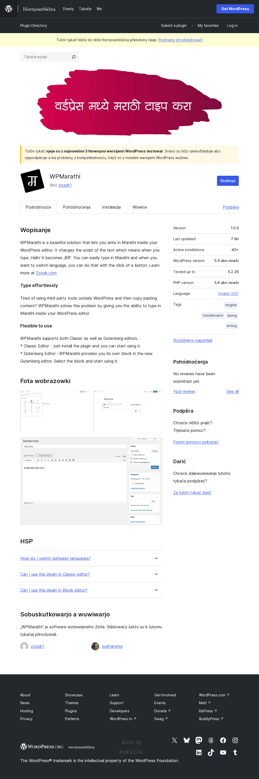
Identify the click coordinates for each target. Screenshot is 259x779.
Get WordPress (235, 9)
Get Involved (165, 695)
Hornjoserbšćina (81, 747)
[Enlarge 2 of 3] (155, 396)
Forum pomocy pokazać (196, 441)
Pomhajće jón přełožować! (180, 40)
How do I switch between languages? (55, 558)
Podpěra (231, 207)
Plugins (71, 711)
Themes (72, 703)
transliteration (213, 315)
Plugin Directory (33, 25)
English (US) (229, 293)
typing (232, 315)
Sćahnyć (227, 181)
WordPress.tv (123, 719)
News (25, 703)
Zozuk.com (46, 272)
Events (160, 703)
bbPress (208, 711)
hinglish (231, 305)
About (25, 695)
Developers (120, 711)
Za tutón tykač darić (192, 492)
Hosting (26, 711)
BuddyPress (211, 719)
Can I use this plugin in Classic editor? (55, 574)
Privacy (26, 719)
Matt (205, 703)
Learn (114, 695)
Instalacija (111, 207)
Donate (162, 711)
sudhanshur (112, 646)
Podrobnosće (38, 207)
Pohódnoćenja (76, 207)
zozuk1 (65, 185)
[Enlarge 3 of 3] (155, 443)
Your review (184, 391)
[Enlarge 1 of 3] (82, 396)
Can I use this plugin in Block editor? (54, 590)
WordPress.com (214, 695)
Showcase (73, 695)
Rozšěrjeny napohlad (192, 340)
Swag (161, 719)
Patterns (72, 719)
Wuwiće (140, 207)
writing (232, 326)
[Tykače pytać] (74, 57)
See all (233, 391)
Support (116, 703)
